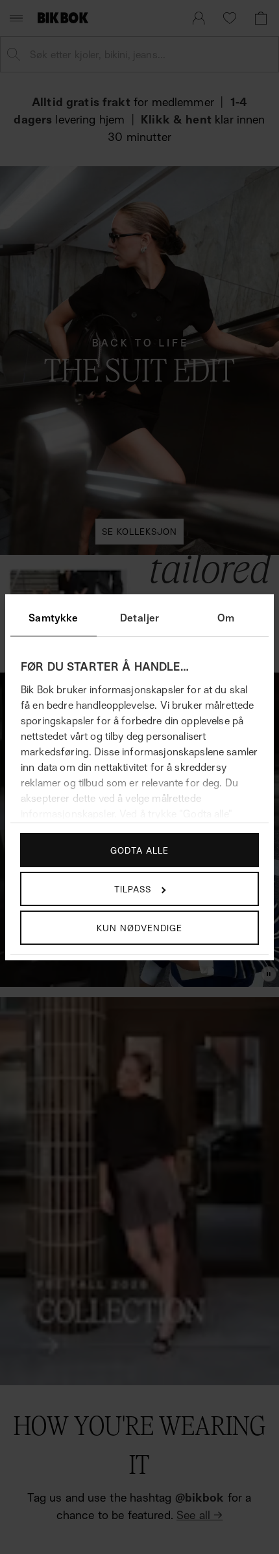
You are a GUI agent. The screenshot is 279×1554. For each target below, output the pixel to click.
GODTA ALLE (139, 850)
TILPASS (132, 888)
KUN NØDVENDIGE (139, 927)
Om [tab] (225, 617)
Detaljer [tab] (139, 617)
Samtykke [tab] (53, 617)
